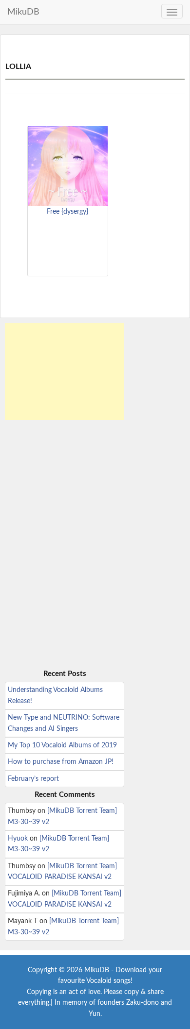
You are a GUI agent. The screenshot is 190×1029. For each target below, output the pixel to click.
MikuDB (23, 12)
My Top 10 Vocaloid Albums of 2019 (62, 745)
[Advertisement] (64, 371)
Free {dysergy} (67, 211)
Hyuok (18, 838)
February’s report (33, 779)
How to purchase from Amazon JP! (61, 762)
